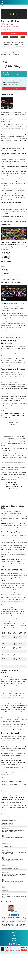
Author (14, 938)
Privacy (14, 934)
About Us (14, 932)
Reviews (5, 5)
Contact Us (14, 937)
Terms (14, 935)
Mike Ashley (9, 29)
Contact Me (17, 907)
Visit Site (14, 33)
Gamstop (11, 924)
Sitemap (14, 940)
